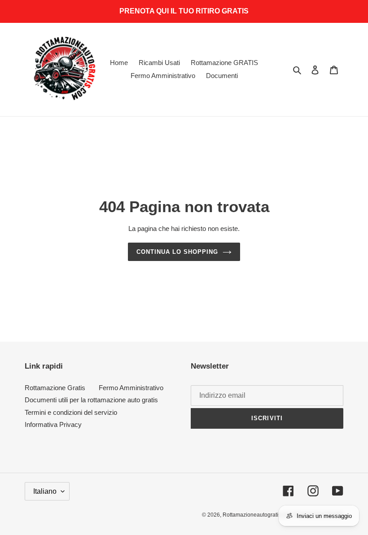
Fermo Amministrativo (131, 387)
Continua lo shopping (177, 251)
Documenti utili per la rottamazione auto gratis (91, 400)
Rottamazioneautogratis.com (258, 515)
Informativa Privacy (53, 424)
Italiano (45, 491)
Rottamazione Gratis (55, 387)
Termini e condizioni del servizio (71, 412)
